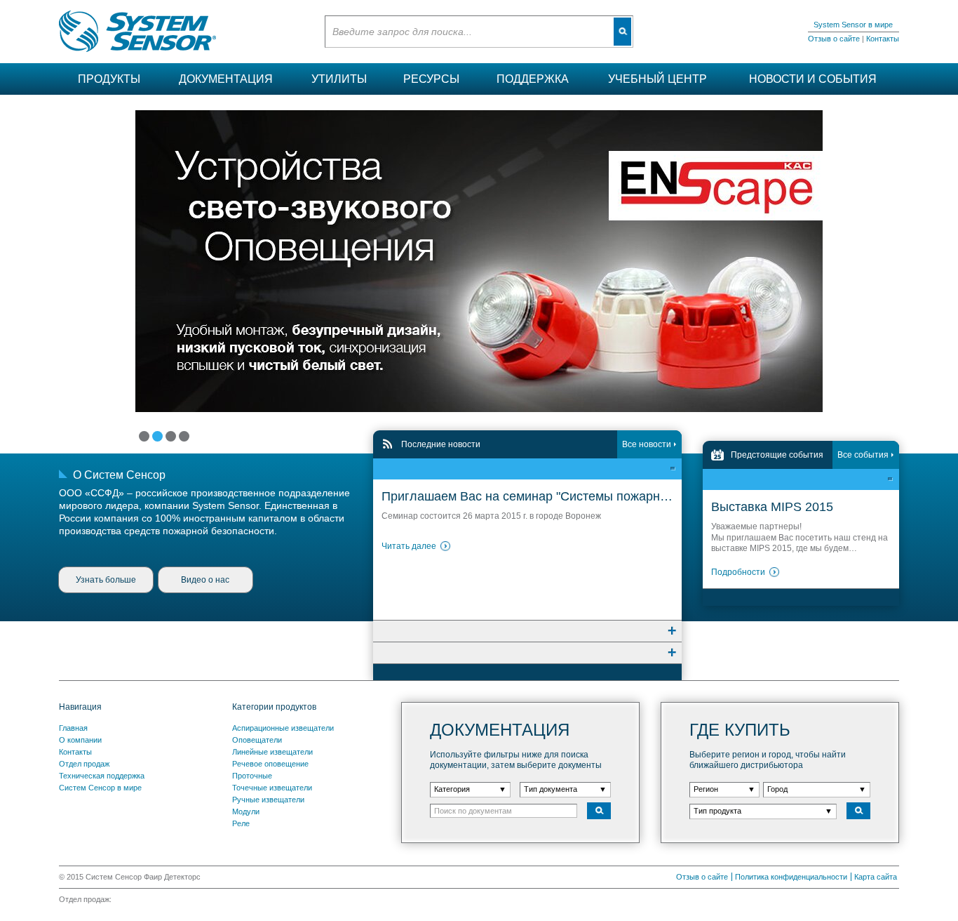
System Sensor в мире (853, 24)
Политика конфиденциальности (791, 877)
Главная (73, 728)
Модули (245, 811)
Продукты (109, 79)
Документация (226, 79)
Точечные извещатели (272, 787)
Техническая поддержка (101, 775)
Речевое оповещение (270, 764)
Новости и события (813, 79)
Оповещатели (257, 740)
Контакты (882, 38)
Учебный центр (657, 79)
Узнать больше (106, 580)
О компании (80, 740)
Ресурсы (431, 79)
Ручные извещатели (268, 799)
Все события (863, 455)
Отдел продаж (84, 764)
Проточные (252, 775)
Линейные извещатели (272, 752)
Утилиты (339, 79)
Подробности (738, 572)
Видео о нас (205, 580)
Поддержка (533, 79)
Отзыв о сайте (834, 38)
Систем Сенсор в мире (100, 787)
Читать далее (409, 546)
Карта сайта (875, 877)
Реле (241, 823)
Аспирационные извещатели (283, 728)
